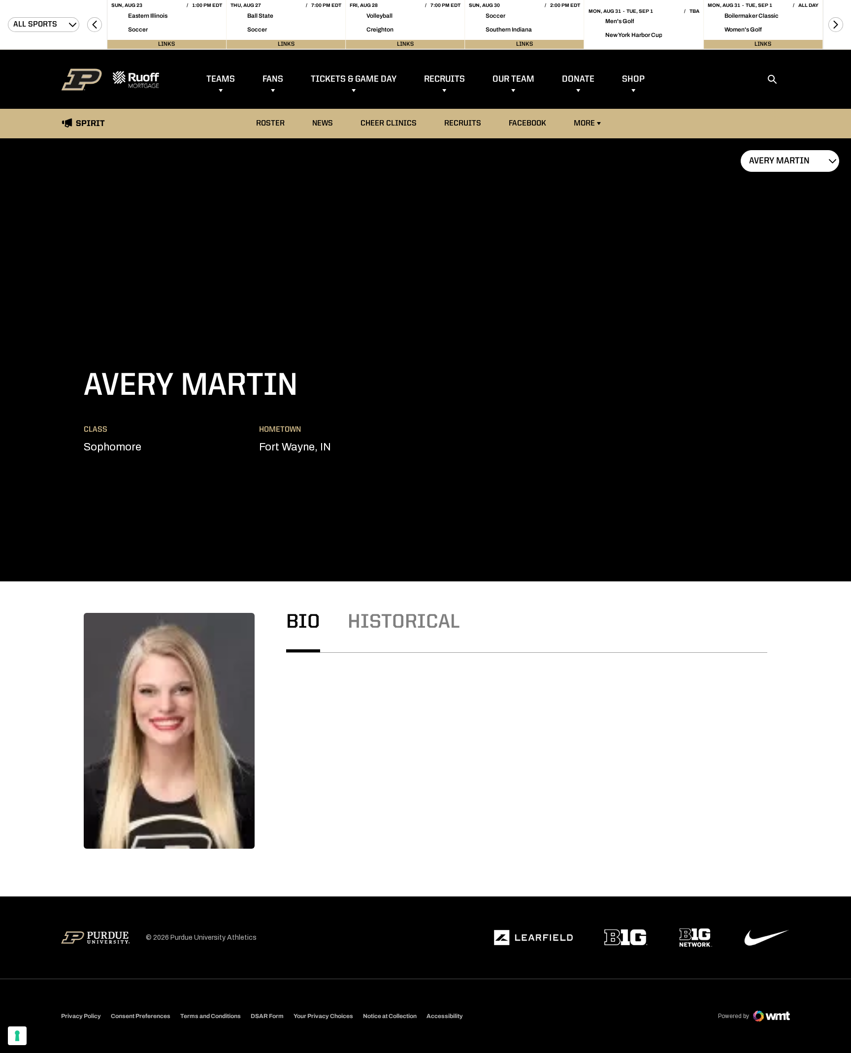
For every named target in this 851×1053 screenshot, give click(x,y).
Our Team (513, 79)
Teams (220, 79)
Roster (270, 124)
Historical (404, 623)
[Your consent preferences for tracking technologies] (17, 1035)
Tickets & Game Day (353, 79)
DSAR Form (267, 1016)
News (322, 124)
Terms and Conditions (210, 1016)
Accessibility (444, 1016)
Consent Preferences (140, 1016)
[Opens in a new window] (533, 938)
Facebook (527, 124)
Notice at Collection (390, 1016)
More (584, 124)
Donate (578, 79)
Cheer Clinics (388, 124)
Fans (272, 79)
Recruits (444, 79)
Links (166, 44)
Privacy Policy (81, 1016)
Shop (633, 79)
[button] (94, 24)
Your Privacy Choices (323, 1016)
